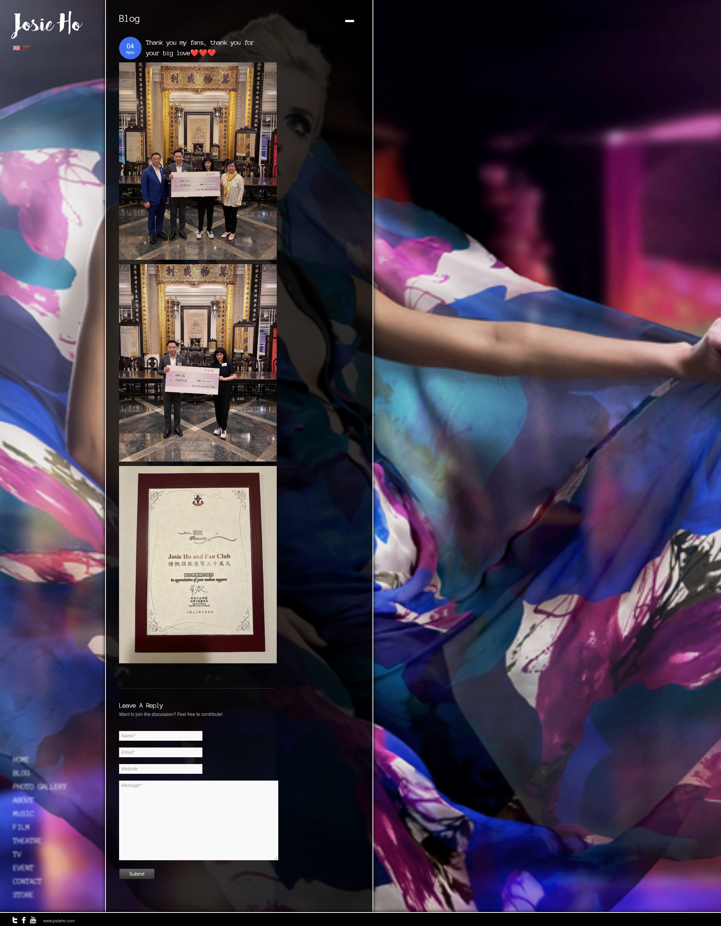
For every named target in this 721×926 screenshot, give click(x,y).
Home (21, 759)
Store (23, 895)
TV (17, 854)
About (23, 800)
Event (23, 868)
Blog (21, 773)
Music (23, 813)
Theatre (27, 841)
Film (21, 827)
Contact (27, 881)
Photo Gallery (40, 786)
